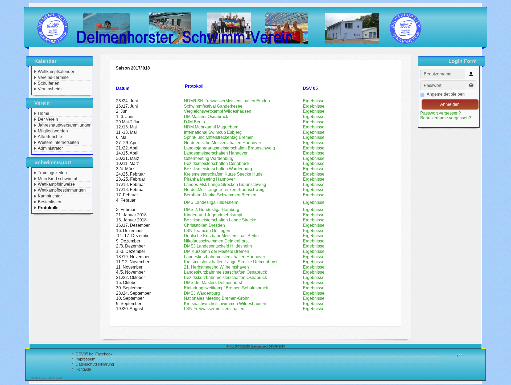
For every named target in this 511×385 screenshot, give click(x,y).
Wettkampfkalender (56, 71)
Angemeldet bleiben (446, 94)
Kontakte (83, 369)
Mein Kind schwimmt (57, 178)
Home (43, 113)
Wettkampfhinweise (56, 184)
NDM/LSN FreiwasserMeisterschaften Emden (227, 101)
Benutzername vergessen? (445, 118)
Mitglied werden (53, 131)
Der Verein (48, 119)
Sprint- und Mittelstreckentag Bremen (219, 137)
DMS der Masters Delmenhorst (213, 282)
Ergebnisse (313, 137)
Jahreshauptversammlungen (65, 125)
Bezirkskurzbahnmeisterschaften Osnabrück (225, 277)
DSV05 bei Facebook (94, 354)
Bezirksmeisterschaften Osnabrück (216, 163)
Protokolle (48, 207)
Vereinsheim (49, 89)
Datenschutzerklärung (95, 364)
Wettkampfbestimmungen (62, 190)
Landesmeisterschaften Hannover (216, 153)
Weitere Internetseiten (58, 142)
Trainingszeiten (52, 173)
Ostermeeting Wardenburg (208, 158)
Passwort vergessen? (440, 113)
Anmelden (450, 104)
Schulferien (48, 83)
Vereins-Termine (53, 77)
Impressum (86, 359)
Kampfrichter (50, 196)
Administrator (50, 148)
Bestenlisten (49, 202)
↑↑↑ (459, 355)
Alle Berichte (50, 136)
